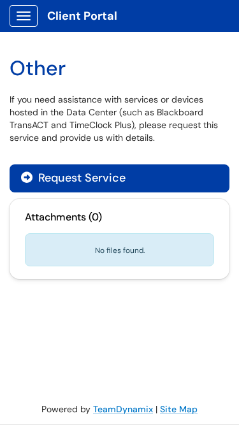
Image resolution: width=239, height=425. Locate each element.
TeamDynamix (123, 409)
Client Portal (82, 16)
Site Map (179, 409)
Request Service (80, 177)
